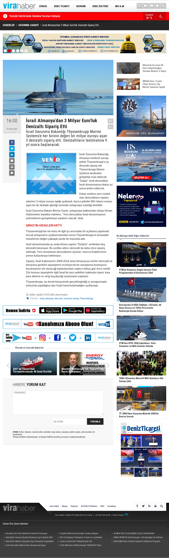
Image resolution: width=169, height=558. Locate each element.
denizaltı (58, 298)
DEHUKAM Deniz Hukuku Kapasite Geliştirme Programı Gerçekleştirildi (135, 541)
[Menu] (139, 6)
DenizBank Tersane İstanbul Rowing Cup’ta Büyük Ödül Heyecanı (28, 537)
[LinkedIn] (12, 154)
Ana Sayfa (54, 506)
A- (110, 126)
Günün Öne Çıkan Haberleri (15, 523)
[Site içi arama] (163, 6)
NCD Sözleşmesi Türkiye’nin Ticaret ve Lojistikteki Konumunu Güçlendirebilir (79, 537)
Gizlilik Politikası (89, 506)
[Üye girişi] (155, 506)
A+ (110, 121)
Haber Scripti (118, 515)
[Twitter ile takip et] (143, 506)
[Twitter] (12, 148)
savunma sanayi (71, 298)
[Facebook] (12, 142)
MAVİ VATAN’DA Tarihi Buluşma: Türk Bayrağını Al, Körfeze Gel (136, 537)
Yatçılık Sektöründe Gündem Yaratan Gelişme (79, 533)
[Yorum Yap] (12, 173)
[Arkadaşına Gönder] (12, 160)
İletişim (74, 506)
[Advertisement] (58, 476)
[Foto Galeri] (151, 6)
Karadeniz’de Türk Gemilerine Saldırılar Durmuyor (26, 533)
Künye (65, 506)
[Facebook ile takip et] (137, 506)
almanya (49, 298)
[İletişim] (157, 6)
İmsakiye (111, 506)
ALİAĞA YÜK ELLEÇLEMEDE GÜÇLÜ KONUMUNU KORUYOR (40, 16)
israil (42, 298)
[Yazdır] (12, 167)
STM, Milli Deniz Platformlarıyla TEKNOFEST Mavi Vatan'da (79, 545)
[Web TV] (145, 6)
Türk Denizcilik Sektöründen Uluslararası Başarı (26, 545)
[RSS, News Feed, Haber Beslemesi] (149, 506)
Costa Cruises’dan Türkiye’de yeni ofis (76, 541)
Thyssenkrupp (86, 298)
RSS (102, 506)
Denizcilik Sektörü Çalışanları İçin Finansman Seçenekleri (30, 541)
